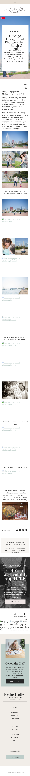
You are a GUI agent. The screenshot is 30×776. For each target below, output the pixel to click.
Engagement (15, 31)
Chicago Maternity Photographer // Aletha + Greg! (15, 544)
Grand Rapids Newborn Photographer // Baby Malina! (15, 550)
